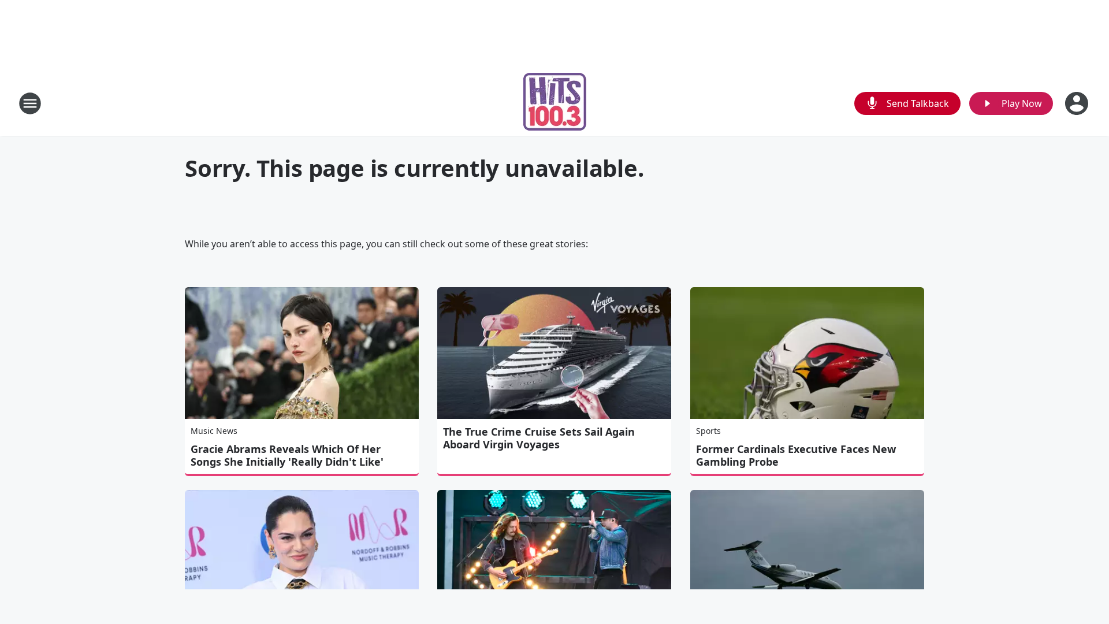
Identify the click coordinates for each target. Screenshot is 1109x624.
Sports (708, 430)
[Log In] (1078, 103)
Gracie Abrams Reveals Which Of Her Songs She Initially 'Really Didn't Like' (287, 455)
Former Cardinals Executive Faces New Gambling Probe (796, 455)
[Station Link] (554, 103)
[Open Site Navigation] (30, 103)
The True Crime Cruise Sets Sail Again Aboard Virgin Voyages (539, 438)
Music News (214, 430)
